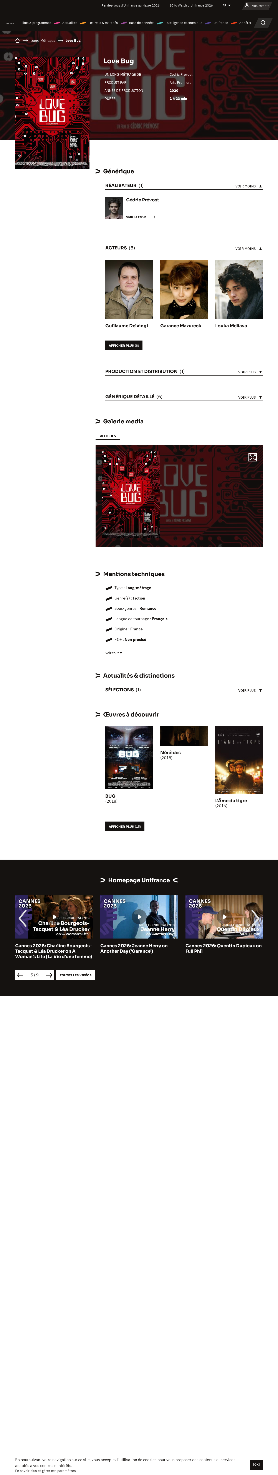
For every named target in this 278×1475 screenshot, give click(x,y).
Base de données (141, 23)
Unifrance (220, 23)
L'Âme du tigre (231, 800)
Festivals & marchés (103, 23)
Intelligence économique (183, 23)
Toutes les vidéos (75, 975)
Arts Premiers (180, 82)
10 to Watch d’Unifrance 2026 (191, 5)
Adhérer (245, 23)
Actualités (69, 23)
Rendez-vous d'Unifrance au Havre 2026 (130, 5)
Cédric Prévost (181, 74)
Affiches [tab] (108, 436)
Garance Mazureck (180, 326)
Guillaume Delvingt (127, 326)
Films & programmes (36, 23)
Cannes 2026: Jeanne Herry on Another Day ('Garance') (134, 948)
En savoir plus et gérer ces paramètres (45, 1470)
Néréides (170, 752)
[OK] (256, 1465)
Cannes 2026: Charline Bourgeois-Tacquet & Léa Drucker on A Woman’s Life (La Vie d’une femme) (53, 951)
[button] (252, 458)
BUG (110, 796)
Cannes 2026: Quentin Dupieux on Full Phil (223, 948)
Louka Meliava (231, 326)
